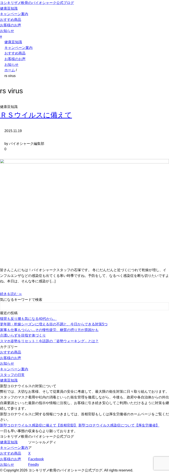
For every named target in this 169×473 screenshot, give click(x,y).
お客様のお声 (10, 25)
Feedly (33, 464)
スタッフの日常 (12, 375)
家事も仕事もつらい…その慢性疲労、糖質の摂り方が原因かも (49, 330)
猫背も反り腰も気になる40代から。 (28, 319)
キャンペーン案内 (14, 14)
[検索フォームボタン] (162, 307)
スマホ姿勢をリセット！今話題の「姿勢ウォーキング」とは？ (49, 341)
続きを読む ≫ (11, 294)
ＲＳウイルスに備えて (36, 115)
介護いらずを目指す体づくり (23, 335)
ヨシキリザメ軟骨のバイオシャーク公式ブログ (37, 3)
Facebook (36, 459)
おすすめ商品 (10, 20)
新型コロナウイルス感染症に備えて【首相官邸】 (38, 425)
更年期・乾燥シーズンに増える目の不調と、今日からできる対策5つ (54, 324)
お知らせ (7, 31)
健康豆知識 (9, 8)
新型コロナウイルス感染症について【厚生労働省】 (118, 425)
